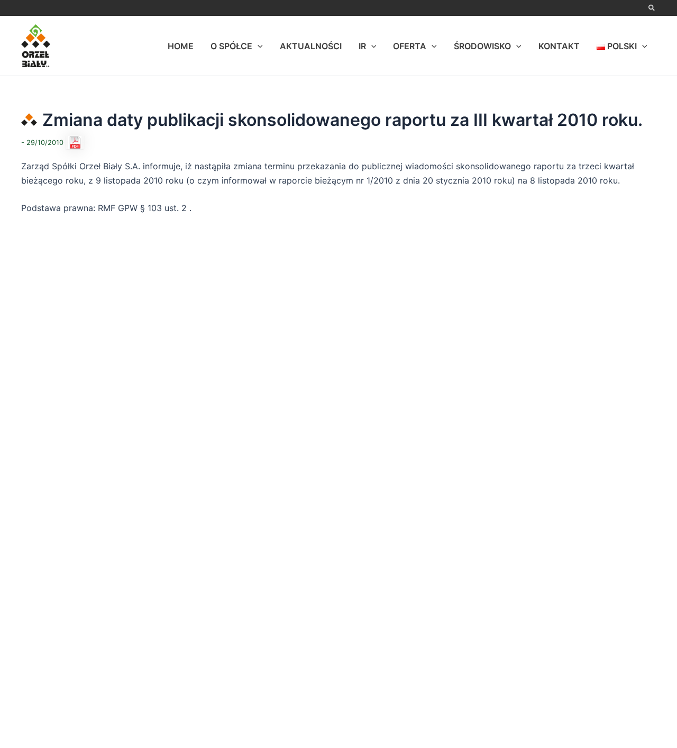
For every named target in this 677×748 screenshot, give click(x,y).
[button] (652, 8)
